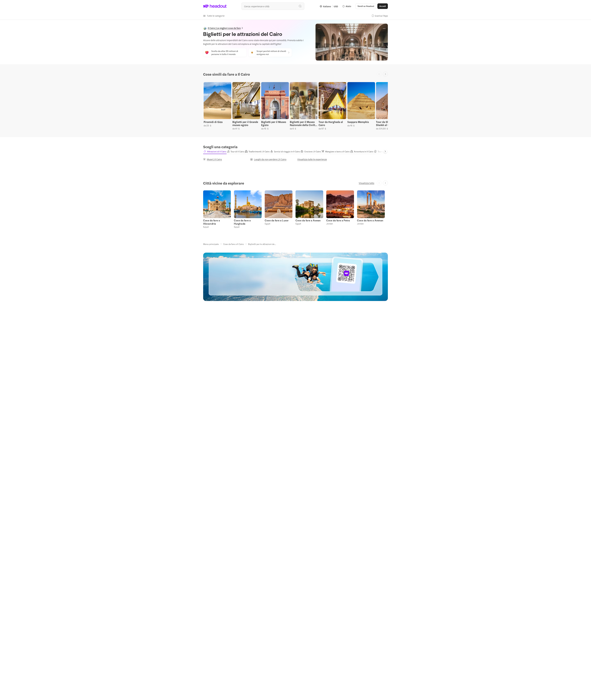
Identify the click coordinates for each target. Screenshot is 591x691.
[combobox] (273, 6)
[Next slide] (385, 74)
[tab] (215, 151)
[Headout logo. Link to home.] (215, 6)
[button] (214, 15)
